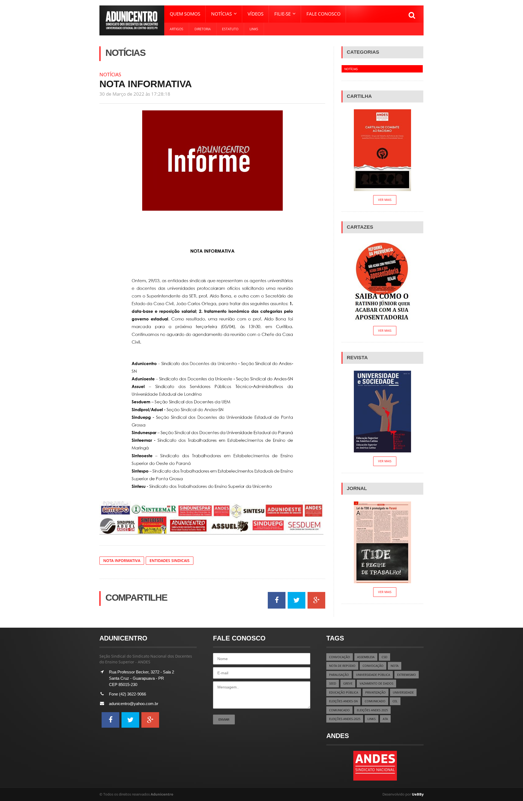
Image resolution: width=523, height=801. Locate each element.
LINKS (371, 719)
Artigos (176, 29)
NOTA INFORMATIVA (121, 560)
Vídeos (255, 14)
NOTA (395, 666)
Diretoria (202, 29)
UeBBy (418, 794)
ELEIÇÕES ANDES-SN (343, 701)
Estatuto (230, 29)
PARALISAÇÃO (339, 675)
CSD (384, 657)
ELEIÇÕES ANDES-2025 (344, 719)
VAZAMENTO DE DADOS (376, 683)
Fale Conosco (323, 14)
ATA (385, 719)
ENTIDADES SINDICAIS (170, 560)
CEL (395, 701)
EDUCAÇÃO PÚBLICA (343, 692)
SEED (332, 683)
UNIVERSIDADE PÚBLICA (373, 675)
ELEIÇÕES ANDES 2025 (372, 710)
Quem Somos (185, 14)
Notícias (110, 74)
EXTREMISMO (406, 675)
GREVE (347, 683)
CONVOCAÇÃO (339, 657)
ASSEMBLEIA (366, 657)
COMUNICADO (375, 701)
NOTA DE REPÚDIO (342, 666)
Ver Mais (384, 200)
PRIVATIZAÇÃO (375, 692)
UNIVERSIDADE (403, 692)
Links (254, 29)
